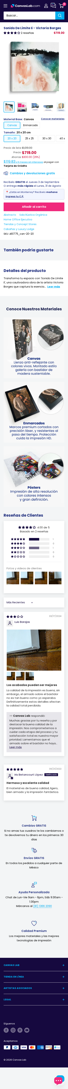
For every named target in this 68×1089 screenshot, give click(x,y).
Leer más (53, 286)
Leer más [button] (15, 747)
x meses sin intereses (23, 162)
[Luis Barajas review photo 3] (20, 676)
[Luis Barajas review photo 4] (29, 676)
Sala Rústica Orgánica (33, 215)
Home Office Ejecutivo (18, 219)
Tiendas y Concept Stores (20, 224)
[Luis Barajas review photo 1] (34, 650)
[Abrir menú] (5, 5)
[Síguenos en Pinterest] (19, 1030)
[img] (15, 617)
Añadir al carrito (34, 207)
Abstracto (10, 215)
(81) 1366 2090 (42, 906)
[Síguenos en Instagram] (13, 1030)
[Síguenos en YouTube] (26, 1030)
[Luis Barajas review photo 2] (11, 676)
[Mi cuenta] (46, 6)
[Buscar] (59, 16)
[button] (12, 33)
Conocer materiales (52, 118)
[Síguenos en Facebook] (6, 1030)
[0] (61, 6)
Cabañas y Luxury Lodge (19, 229)
